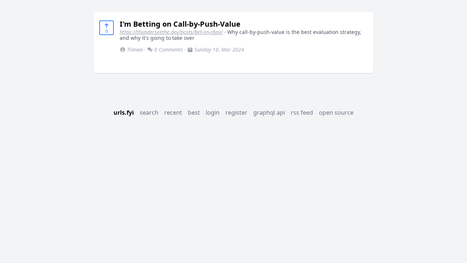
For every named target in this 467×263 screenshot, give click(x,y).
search (149, 112)
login (213, 112)
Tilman (135, 49)
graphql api (269, 112)
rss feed (302, 112)
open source (336, 112)
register (236, 112)
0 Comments (168, 49)
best (194, 112)
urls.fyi (123, 112)
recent (173, 112)
